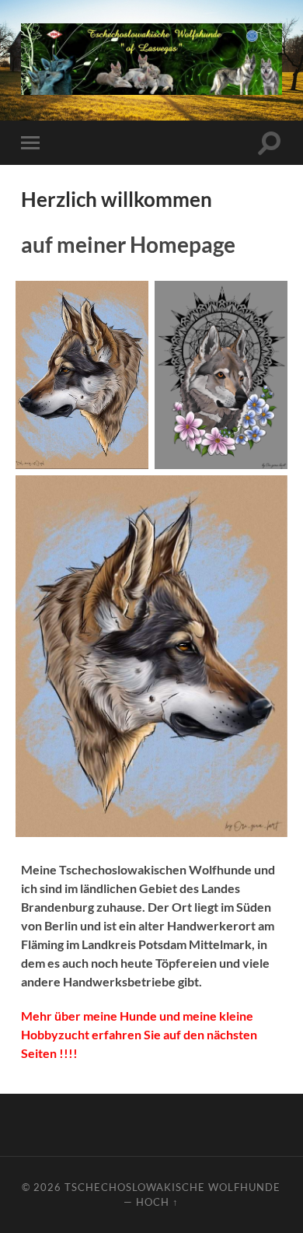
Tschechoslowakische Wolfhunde (172, 1187)
